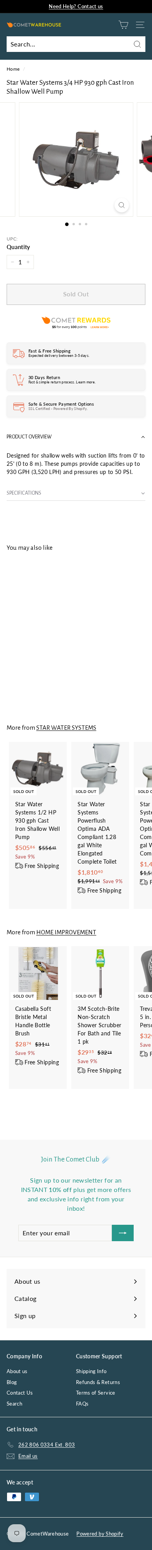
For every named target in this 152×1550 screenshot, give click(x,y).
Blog (12, 1382)
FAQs (82, 1403)
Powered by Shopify (99, 1533)
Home (13, 69)
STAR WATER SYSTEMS (66, 727)
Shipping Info (91, 1371)
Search (14, 1403)
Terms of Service (95, 1393)
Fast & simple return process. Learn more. (61, 382)
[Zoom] (121, 205)
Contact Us (20, 1393)
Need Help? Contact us (76, 6)
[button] (76, 437)
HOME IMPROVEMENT (66, 932)
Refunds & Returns (98, 1382)
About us (17, 1371)
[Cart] (123, 24)
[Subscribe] (123, 1233)
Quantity (18, 246)
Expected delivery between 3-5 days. (58, 355)
